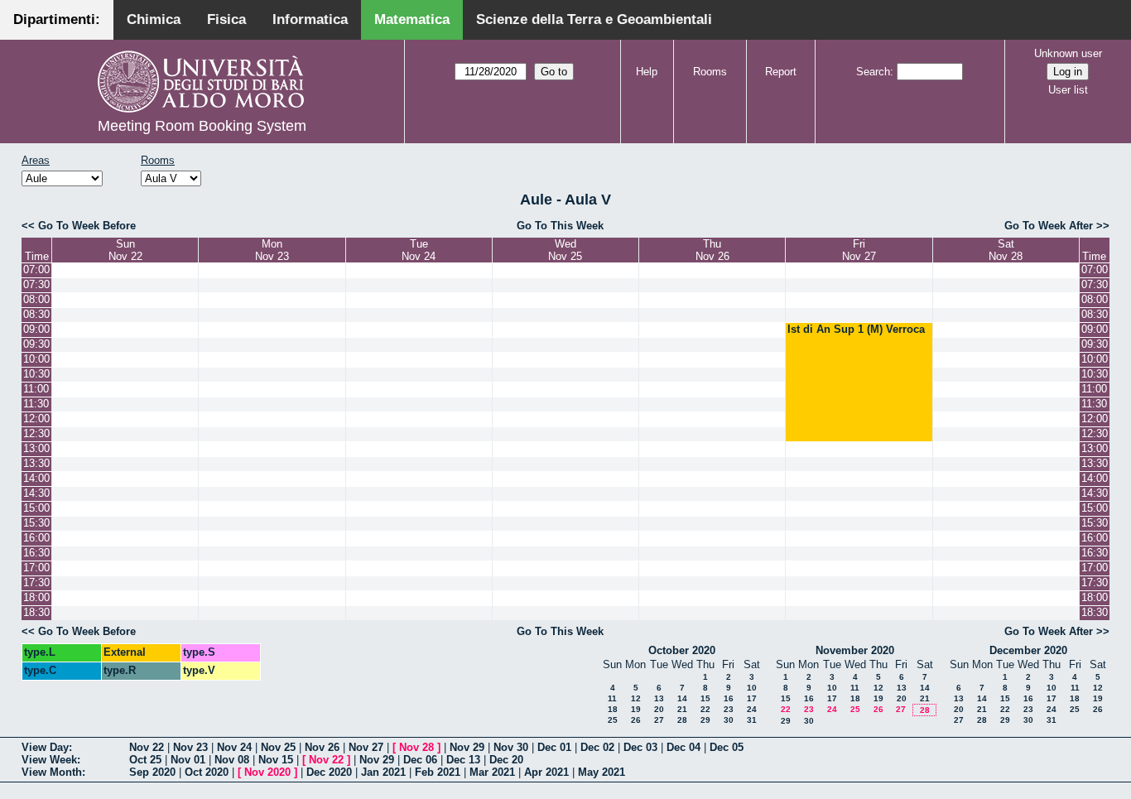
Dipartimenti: (56, 19)
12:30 (36, 433)
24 (752, 709)
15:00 (36, 508)
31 (752, 719)
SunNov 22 (125, 250)
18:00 (36, 597)
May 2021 (601, 772)
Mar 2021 (492, 772)
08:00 (36, 299)
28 (682, 719)
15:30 (36, 523)
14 (682, 698)
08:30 (36, 314)
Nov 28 (416, 747)
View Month (52, 772)
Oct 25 (145, 759)
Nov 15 (275, 759)
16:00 (36, 538)
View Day (45, 747)
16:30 (36, 552)
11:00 (36, 389)
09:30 (36, 344)
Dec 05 (727, 747)
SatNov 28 (1006, 250)
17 (752, 698)
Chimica (153, 19)
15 (705, 698)
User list (1068, 90)
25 (613, 719)
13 (659, 698)
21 (682, 709)
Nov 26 (322, 747)
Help (646, 71)
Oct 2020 (207, 772)
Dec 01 (554, 747)
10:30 (36, 374)
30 (729, 719)
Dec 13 (463, 759)
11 (612, 698)
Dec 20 (506, 759)
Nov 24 (234, 747)
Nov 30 (510, 747)
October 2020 (681, 650)
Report (781, 71)
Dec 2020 (329, 772)
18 (613, 709)
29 (705, 719)
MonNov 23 (272, 250)
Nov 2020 (267, 772)
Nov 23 (190, 747)
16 (729, 698)
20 (659, 709)
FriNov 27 (859, 250)
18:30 (36, 612)
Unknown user (1068, 53)
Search (873, 71)
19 (636, 709)
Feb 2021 (437, 772)
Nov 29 (467, 747)
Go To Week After (1048, 225)
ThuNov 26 (712, 250)
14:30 (36, 493)
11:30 (36, 403)
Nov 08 (231, 759)
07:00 (36, 269)
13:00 (36, 448)
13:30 (36, 463)
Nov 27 (366, 747)
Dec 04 (683, 747)
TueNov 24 (419, 250)
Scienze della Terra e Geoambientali (594, 19)
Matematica (412, 19)
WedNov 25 (565, 250)
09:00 (36, 329)
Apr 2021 (546, 772)
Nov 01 (188, 759)
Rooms (710, 71)
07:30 (36, 284)
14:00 (36, 478)
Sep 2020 (152, 772)
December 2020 (1028, 650)
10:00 (36, 359)
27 (659, 719)
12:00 (36, 418)
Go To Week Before (87, 225)
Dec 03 (640, 747)
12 (636, 698)
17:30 (36, 582)
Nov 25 (278, 747)
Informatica (310, 19)
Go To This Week (560, 225)
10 (752, 687)
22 (705, 709)
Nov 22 (146, 747)
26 (636, 719)
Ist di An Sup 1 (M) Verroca (856, 329)
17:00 (36, 567)
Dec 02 (597, 747)
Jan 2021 (383, 772)
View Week (49, 759)
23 (729, 709)
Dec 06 (420, 759)
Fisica (226, 19)
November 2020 (855, 650)
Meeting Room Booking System (202, 126)
